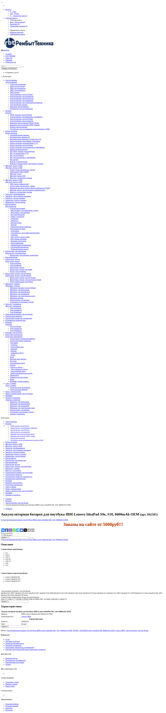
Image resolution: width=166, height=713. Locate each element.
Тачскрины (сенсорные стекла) (22, 302)
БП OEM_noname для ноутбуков (22, 151)
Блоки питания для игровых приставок (25, 141)
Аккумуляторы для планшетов (21, 96)
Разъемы (8, 322)
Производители (11, 658)
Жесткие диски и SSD (13, 166)
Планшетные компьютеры (15, 320)
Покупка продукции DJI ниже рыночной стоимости (25, 649)
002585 (75, 630)
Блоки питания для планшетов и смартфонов (27, 147)
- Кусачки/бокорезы (17, 215)
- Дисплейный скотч (18, 371)
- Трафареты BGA (17, 353)
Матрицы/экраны (16, 298)
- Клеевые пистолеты (18, 241)
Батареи (8, 111)
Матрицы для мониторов (19, 290)
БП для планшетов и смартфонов (22, 158)
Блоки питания (11, 131)
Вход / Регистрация (17, 22)
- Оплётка (14, 345)
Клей (12, 357)
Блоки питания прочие (19, 149)
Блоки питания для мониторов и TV (24, 143)
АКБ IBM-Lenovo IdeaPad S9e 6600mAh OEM (96, 630)
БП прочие (14, 160)
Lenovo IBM (26, 616)
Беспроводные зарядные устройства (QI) (25, 139)
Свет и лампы (10, 383)
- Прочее (13, 225)
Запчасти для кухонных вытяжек (18, 196)
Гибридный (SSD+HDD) (19, 172)
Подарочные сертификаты (15, 660)
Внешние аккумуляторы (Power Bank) (24, 123)
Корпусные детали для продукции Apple (25, 280)
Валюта (8, 10)
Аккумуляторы (11, 80)
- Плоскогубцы (15, 223)
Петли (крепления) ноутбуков (21, 282)
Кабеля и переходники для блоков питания (26, 164)
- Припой (13, 349)
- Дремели (14, 235)
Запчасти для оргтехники (15, 198)
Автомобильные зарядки (19, 135)
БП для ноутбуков (17, 155)
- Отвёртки (14, 219)
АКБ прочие (15, 92)
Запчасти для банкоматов (15, 194)
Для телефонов (15, 265)
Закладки (9, 708)
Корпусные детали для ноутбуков (18, 274)
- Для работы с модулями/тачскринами (25, 233)
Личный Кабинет (12, 704)
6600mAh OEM (66, 630)
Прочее (13, 365)
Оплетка (13, 361)
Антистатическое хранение (20, 341)
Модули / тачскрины (13, 304)
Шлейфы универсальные (19, 381)
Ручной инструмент (17, 208)
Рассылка (9, 710)
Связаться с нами (12, 682)
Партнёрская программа (14, 662)
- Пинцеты (14, 221)
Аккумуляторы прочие (18, 105)
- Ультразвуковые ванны (19, 249)
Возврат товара (11, 684)
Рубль (14, 14)
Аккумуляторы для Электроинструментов (26, 103)
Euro (13, 12)
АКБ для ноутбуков (17, 86)
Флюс (12, 379)
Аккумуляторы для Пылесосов (22, 98)
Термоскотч (14, 375)
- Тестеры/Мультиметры (19, 247)
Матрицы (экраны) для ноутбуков (23, 288)
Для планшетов (16, 310)
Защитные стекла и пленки (15, 200)
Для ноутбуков (15, 263)
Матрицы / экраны (12, 284)
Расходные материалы (13, 335)
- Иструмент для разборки (20, 212)
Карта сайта (10, 686)
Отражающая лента (17, 363)
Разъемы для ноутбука (13, 333)
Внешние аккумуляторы (19, 107)
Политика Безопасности (14, 643)
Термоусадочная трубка (19, 377)
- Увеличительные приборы (20, 227)
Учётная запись (11, 18)
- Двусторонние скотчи (19, 369)
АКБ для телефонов (17, 90)
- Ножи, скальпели (17, 217)
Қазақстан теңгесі (18, 16)
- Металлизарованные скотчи (21, 373)
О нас (7, 639)
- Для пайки (14, 231)
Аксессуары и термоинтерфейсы (22, 339)
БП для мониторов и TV (19, 153)
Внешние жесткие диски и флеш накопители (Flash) (30, 188)
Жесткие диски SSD (17, 176)
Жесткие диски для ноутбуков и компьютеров (27, 190)
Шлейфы (8, 396)
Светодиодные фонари (19, 390)
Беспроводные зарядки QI (20, 137)
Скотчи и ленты (16, 367)
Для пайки (14, 343)
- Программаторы (16, 243)
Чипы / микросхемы (13, 392)
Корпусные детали (12, 259)
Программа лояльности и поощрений (19, 647)
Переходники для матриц (19, 300)
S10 (58, 630)
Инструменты (10, 204)
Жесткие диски (16, 174)
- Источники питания (18, 239)
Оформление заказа (17, 34)
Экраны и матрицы (12, 398)
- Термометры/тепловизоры (20, 245)
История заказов (11, 706)
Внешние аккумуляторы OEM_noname (25, 125)
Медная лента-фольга (18, 359)
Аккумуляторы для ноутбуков (21, 94)
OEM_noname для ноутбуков (21, 115)
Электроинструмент (18, 229)
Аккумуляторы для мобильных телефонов (26, 117)
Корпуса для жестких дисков (21, 178)
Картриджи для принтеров (15, 251)
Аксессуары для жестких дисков (22, 170)
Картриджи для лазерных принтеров (24, 255)
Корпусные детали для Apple (21, 269)
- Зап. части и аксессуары (19, 237)
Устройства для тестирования (21, 109)
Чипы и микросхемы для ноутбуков (19, 394)
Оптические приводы (13, 316)
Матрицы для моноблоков (20, 292)
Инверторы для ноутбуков (15, 202)
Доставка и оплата (12, 641)
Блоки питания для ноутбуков (21, 145)
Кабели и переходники (19, 162)
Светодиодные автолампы (20, 387)
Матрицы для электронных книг (22, 296)
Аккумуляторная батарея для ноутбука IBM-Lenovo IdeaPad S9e (31, 630)
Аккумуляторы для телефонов (21, 101)
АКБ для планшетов (18, 88)
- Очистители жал (17, 347)
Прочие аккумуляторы (18, 127)
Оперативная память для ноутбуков (19, 314)
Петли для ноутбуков (18, 271)
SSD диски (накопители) (19, 184)
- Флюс (12, 355)
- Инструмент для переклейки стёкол (24, 210)
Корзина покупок (16, 32)
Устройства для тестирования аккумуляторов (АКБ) (30, 129)
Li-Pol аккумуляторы (18, 84)
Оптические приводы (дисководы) (18, 318)
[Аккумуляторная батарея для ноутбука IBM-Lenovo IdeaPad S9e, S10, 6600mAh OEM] (34, 520)
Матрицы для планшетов (19, 294)
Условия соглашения (13, 645)
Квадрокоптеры (11, 257)
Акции (8, 664)
